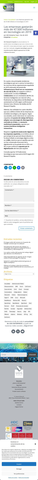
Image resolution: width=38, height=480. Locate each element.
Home (5, 19)
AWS (16, 286)
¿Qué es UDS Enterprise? (19, 383)
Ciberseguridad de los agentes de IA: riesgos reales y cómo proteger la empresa (17, 257)
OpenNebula (16, 303)
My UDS (27, 1)
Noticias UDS (16, 300)
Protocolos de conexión (22, 306)
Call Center (28, 286)
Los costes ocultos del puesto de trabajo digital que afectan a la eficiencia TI (18, 252)
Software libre (27, 308)
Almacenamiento (9, 286)
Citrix (15, 289)
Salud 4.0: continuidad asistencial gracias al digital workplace (17, 261)
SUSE (6, 311)
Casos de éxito (8, 289)
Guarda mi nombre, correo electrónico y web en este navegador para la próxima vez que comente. (18, 222)
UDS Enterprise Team (12, 35)
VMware (7, 314)
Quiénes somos (18, 1)
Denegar (19, 469)
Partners (7, 306)
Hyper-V (6, 297)
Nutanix (24, 300)
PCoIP (12, 306)
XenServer (7, 317)
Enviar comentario (26, 228)
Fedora (13, 295)
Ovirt (30, 303)
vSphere (13, 314)
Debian (25, 292)
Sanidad (13, 308)
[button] (35, 33)
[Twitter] (10, 168)
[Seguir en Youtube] (22, 331)
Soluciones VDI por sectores (19, 387)
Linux (16, 297)
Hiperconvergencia (22, 295)
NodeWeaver (8, 300)
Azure (21, 286)
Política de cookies (12, 477)
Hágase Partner (19, 407)
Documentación (19, 389)
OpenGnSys (7, 303)
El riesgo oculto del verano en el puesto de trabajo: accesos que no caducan (17, 242)
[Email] (23, 168)
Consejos (26, 289)
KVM (12, 297)
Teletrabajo (12, 311)
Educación (7, 295)
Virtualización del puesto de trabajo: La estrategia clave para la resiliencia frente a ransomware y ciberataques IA (17, 248)
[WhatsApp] (14, 168)
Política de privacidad (23, 477)
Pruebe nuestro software (19, 391)
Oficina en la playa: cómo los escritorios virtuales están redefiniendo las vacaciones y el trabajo (18, 267)
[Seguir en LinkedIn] (13, 331)
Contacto (10, 1)
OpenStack (24, 303)
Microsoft (22, 297)
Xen (31, 314)
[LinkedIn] (6, 168)
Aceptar (19, 464)
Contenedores (8, 292)
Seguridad (19, 308)
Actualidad (12, 19)
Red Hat (7, 308)
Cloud (20, 289)
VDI (29, 311)
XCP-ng (26, 314)
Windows (19, 314)
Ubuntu (19, 311)
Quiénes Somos (19, 402)
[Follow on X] (18, 331)
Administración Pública (18, 283)
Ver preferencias (19, 474)
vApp (25, 311)
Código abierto (17, 292)
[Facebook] (19, 168)
